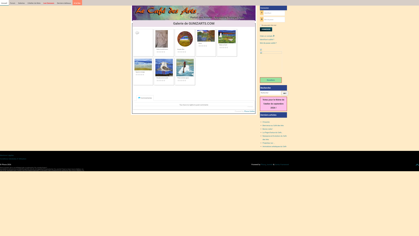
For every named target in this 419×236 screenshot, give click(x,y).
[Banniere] (194, 13)
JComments (250, 106)
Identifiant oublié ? (267, 39)
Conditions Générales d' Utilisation (13, 159)
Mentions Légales (7, 155)
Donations (270, 80)
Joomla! (269, 164)
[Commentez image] (164, 52)
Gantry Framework (282, 164)
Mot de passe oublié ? (268, 43)
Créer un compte (266, 36)
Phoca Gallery (249, 111)
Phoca (263, 164)
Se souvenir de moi (269, 25)
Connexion (266, 29)
